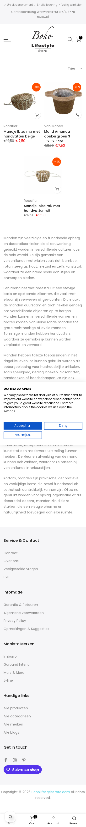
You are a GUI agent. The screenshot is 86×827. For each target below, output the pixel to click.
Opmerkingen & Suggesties (26, 629)
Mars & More (14, 672)
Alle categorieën (17, 716)
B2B (6, 577)
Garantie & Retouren (21, 605)
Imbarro (10, 656)
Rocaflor (10, 126)
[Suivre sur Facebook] (6, 760)
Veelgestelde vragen (21, 569)
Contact (11, 553)
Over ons (11, 561)
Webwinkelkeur (47, 12)
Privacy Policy (15, 621)
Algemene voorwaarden (24, 613)
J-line (8, 680)
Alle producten (16, 708)
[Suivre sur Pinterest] (24, 760)
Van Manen (53, 126)
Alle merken (13, 724)
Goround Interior (17, 664)
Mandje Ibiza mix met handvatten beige (22, 134)
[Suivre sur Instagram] (15, 760)
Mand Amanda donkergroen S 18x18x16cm (57, 136)
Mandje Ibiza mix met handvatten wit (42, 208)
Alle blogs (11, 732)
